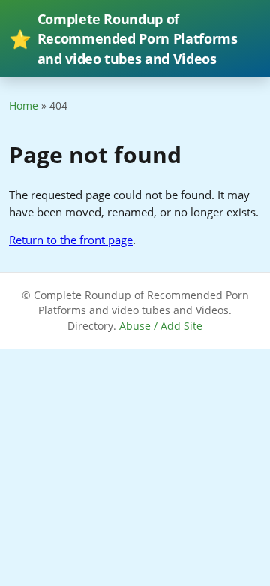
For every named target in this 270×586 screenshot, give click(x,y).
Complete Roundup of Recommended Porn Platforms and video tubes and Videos (123, 39)
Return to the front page (71, 239)
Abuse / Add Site (160, 326)
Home (23, 105)
